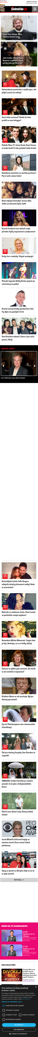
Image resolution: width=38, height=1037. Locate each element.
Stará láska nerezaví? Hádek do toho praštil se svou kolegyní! (16, 119)
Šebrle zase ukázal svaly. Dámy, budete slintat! (17, 813)
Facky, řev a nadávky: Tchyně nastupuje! (17, 256)
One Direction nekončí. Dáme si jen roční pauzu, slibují (18, 338)
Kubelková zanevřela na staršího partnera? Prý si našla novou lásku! (19, 174)
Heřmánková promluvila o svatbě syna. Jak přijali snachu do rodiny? (19, 91)
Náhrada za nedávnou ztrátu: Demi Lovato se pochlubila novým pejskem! (18, 613)
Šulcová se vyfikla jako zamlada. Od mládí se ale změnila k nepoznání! (18, 670)
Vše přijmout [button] (19, 1025)
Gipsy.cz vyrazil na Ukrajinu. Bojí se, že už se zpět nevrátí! (18, 872)
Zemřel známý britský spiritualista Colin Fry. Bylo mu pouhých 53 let (18, 310)
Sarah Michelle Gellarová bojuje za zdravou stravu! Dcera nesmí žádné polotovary (16, 842)
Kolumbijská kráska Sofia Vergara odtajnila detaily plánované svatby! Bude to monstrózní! (18, 584)
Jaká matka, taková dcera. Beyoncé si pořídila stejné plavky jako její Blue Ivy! (13, 60)
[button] (19, 1002)
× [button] (36, 987)
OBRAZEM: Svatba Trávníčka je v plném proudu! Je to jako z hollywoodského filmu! (17, 784)
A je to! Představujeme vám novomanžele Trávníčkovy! (18, 725)
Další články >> (19, 880)
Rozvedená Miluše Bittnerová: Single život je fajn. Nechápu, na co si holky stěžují (18, 642)
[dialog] (19, 1011)
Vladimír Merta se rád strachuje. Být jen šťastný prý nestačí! (17, 698)
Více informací (26, 999)
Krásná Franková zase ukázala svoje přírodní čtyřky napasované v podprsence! (19, 230)
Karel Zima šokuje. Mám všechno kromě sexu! (12, 35)
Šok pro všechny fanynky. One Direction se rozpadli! (18, 754)
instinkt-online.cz (29, 980)
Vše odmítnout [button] (19, 1029)
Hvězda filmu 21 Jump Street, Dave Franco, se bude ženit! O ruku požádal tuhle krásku (19, 146)
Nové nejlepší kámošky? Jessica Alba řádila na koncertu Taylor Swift (16, 202)
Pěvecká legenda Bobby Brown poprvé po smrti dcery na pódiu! (18, 282)
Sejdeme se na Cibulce (29, 934)
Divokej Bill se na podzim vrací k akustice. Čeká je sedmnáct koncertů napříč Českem (30, 973)
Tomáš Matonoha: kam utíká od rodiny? (13, 378)
